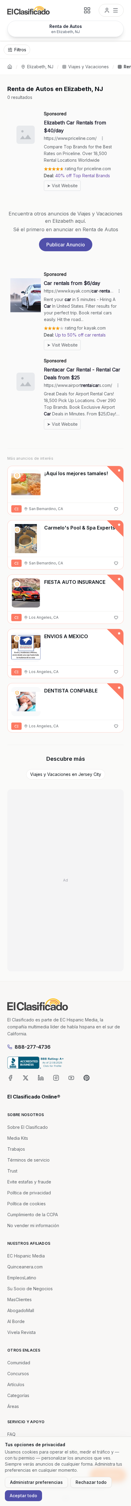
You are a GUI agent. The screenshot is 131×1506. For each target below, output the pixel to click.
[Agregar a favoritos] (116, 509)
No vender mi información (33, 1225)
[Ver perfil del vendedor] (17, 475)
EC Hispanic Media (26, 1255)
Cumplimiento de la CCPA (32, 1214)
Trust (12, 1170)
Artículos (15, 1384)
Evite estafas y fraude (29, 1181)
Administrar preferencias (36, 1482)
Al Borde (16, 1321)
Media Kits (17, 1138)
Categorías (18, 1395)
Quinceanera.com (25, 1266)
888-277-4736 (33, 1047)
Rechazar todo (91, 1482)
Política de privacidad (29, 1192)
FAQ (11, 1434)
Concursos (18, 1373)
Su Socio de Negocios (30, 1288)
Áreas (13, 1406)
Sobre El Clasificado (27, 1127)
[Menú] (111, 10)
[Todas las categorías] (87, 10)
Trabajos (16, 1149)
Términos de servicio (28, 1159)
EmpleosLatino (21, 1277)
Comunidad (18, 1362)
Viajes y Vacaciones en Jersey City (65, 774)
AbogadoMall (20, 1310)
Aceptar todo (23, 1495)
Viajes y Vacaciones (88, 66)
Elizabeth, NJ (40, 66)
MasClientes (19, 1299)
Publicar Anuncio (65, 245)
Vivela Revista (21, 1332)
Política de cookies (26, 1203)
